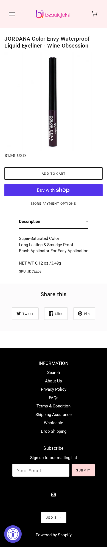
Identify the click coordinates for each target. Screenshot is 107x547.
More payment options (53, 203)
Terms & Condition (53, 406)
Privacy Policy (53, 389)
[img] (53, 494)
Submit (83, 470)
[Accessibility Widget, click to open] (13, 534)
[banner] (53, 13)
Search (53, 372)
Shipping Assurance (53, 414)
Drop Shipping (53, 431)
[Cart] (95, 14)
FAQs (53, 397)
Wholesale (53, 422)
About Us (53, 381)
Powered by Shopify (54, 534)
